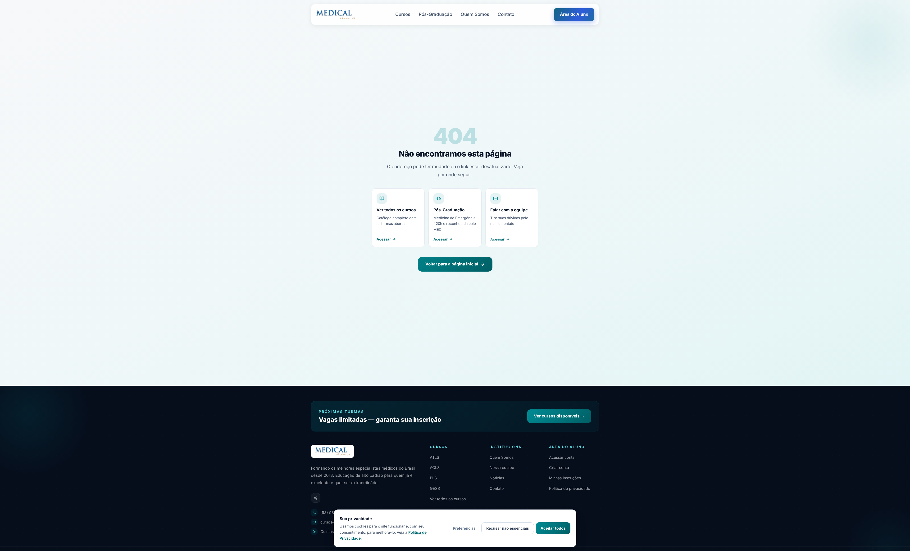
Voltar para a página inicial (451, 264)
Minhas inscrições (565, 478)
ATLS (434, 457)
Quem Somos (475, 14)
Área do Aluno (574, 14)
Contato (506, 14)
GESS (435, 488)
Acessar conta (561, 457)
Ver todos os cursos (448, 498)
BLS (433, 478)
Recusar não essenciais (507, 528)
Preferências (464, 528)
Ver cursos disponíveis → (559, 416)
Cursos (402, 14)
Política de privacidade (569, 488)
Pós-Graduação (435, 14)
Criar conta (559, 467)
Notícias (497, 478)
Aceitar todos (553, 528)
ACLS (435, 467)
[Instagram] (315, 498)
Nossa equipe (502, 467)
